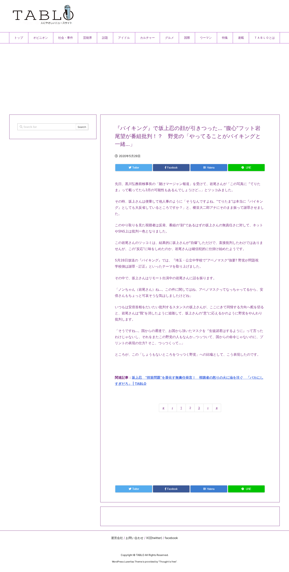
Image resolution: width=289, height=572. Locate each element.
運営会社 (117, 538)
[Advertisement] (136, 77)
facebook (171, 538)
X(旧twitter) (154, 538)
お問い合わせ (134, 538)
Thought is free (167, 561)
